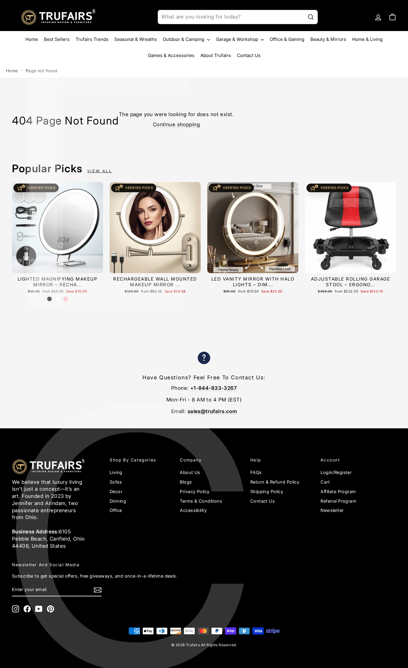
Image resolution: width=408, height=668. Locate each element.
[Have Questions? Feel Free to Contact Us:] (204, 359)
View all (99, 171)
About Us (190, 472)
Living (116, 472)
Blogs (186, 481)
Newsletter (331, 510)
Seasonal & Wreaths (135, 39)
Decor (116, 491)
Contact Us (248, 55)
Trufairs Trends (92, 39)
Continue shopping (176, 124)
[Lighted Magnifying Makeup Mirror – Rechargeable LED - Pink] (65, 299)
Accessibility (193, 510)
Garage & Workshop (237, 39)
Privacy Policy (194, 491)
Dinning (118, 501)
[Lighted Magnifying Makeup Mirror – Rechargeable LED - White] (57, 299)
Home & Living (367, 39)
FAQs (256, 472)
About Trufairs (215, 55)
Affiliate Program (338, 491)
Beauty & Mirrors (328, 39)
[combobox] (237, 17)
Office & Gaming (287, 39)
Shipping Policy (266, 491)
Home (31, 39)
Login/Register (336, 472)
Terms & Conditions (201, 501)
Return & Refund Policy (274, 481)
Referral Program (338, 501)
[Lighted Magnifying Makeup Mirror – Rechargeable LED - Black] (49, 299)
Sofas (116, 481)
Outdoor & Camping (184, 39)
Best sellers (57, 39)
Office (116, 510)
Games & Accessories (171, 55)
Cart (325, 481)
